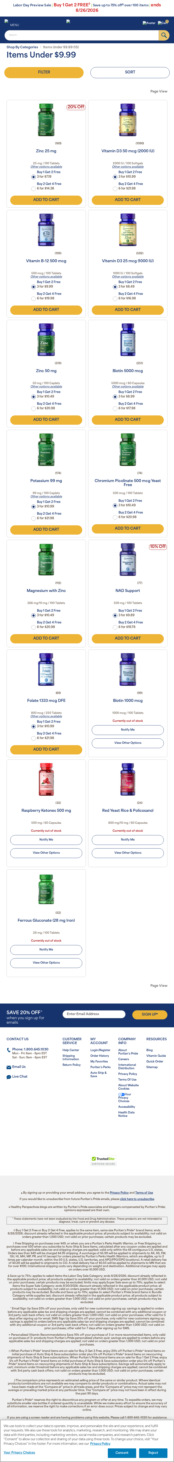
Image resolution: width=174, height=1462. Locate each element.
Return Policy (72, 1065)
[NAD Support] (128, 559)
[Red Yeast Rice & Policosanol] (128, 779)
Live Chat (19, 1077)
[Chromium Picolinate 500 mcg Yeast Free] (128, 449)
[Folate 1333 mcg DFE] (46, 669)
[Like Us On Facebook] (76, 1130)
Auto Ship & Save (98, 1075)
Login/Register (100, 1050)
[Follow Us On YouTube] (96, 1130)
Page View (158, 91)
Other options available (46, 167)
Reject (153, 1453)
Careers (123, 1059)
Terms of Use (144, 1193)
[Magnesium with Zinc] (46, 559)
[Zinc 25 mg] (46, 120)
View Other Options (127, 743)
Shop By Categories (22, 47)
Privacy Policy (127, 1074)
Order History (99, 1056)
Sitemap (152, 1067)
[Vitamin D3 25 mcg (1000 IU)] (128, 229)
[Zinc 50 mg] (46, 339)
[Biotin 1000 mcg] (128, 669)
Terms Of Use (127, 1080)
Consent (122, 1453)
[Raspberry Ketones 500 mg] (46, 779)
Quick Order (154, 1061)
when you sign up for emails (25, 1018)
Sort (130, 72)
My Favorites (99, 1061)
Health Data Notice (126, 1114)
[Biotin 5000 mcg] (128, 339)
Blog (149, 1050)
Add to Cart (46, 200)
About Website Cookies (128, 1087)
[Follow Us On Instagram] (86, 1130)
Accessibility (126, 1107)
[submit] (164, 35)
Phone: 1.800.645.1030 (30, 1049)
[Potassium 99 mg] (46, 449)
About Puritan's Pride (128, 1052)
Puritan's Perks (100, 1067)
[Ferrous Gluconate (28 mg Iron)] (46, 889)
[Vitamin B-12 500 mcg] (46, 229)
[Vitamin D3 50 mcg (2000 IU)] (128, 120)
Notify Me (128, 730)
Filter (44, 72)
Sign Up (150, 1014)
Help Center (71, 1050)
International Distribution (127, 1067)
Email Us (19, 1067)
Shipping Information (71, 1058)
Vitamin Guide (156, 1056)
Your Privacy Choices (124, 1098)
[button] (149, 23)
